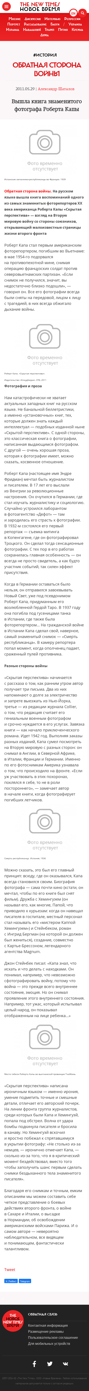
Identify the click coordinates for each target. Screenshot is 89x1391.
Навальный (32, 29)
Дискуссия (33, 18)
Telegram (25, 1281)
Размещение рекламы (46, 1331)
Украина (75, 24)
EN (73, 13)
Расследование (35, 24)
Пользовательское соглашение (53, 1337)
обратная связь (42, 1314)
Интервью (52, 18)
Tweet (9, 1269)
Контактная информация (48, 1325)
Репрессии (72, 18)
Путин (63, 29)
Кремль (77, 29)
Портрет (13, 24)
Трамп (49, 29)
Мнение (15, 18)
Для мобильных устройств (49, 1343)
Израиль (12, 29)
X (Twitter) (11, 1281)
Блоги (55, 24)
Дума (44, 35)
